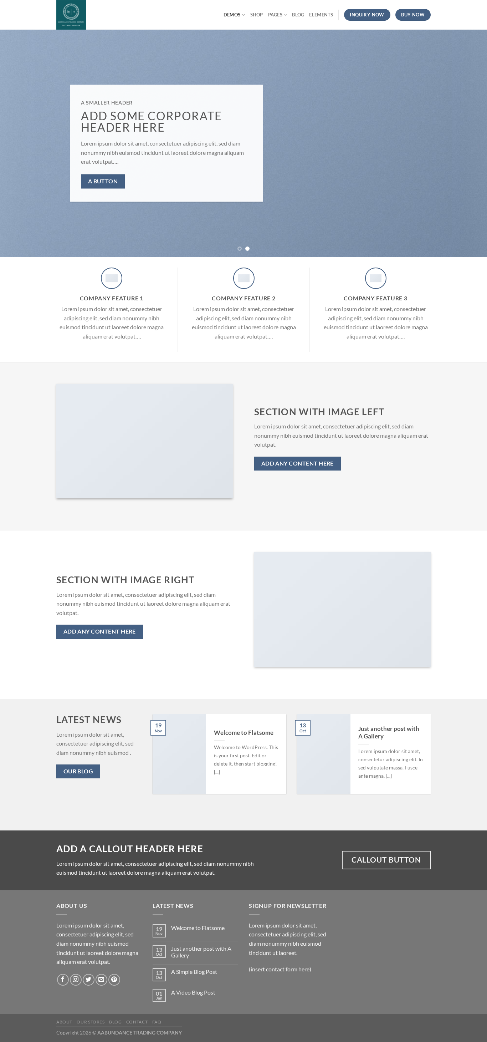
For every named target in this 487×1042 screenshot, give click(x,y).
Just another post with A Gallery (388, 732)
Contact (137, 1022)
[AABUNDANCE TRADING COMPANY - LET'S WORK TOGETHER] (94, 15)
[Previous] (18, 143)
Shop (256, 14)
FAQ (157, 1022)
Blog (298, 14)
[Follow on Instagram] (76, 980)
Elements (321, 14)
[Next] (468, 143)
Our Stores (90, 1022)
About (64, 1022)
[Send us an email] (101, 980)
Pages (275, 14)
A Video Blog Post (193, 992)
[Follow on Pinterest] (114, 980)
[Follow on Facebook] (63, 980)
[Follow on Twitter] (88, 980)
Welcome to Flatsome (243, 732)
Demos (232, 14)
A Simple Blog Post (194, 971)
